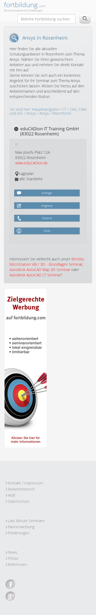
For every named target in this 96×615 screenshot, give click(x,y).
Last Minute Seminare (26, 520)
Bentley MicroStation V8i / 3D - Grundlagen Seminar (47, 261)
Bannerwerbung (21, 526)
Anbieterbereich (21, 489)
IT (64, 109)
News (12, 552)
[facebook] (10, 584)
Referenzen (17, 564)
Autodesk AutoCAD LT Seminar (35, 274)
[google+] (10, 596)
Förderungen (18, 532)
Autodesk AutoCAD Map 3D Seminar (40, 269)
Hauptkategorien (46, 109)
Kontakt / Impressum (25, 482)
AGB (11, 495)
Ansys (31, 113)
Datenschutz (18, 501)
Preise (13, 558)
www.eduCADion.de (31, 162)
